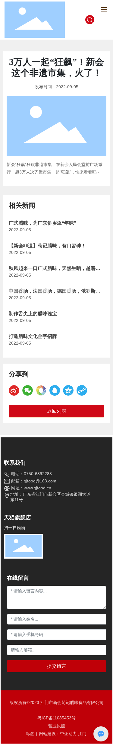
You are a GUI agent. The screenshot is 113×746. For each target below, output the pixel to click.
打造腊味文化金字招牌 (33, 336)
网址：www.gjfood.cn (31, 487)
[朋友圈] (41, 390)
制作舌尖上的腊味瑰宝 (33, 313)
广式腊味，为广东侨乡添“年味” (42, 222)
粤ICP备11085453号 (56, 717)
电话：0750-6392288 (31, 473)
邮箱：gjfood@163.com (33, 480)
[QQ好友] (54, 390)
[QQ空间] (68, 390)
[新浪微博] (14, 390)
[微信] (27, 390)
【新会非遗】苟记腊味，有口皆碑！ (47, 245)
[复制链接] (82, 390)
